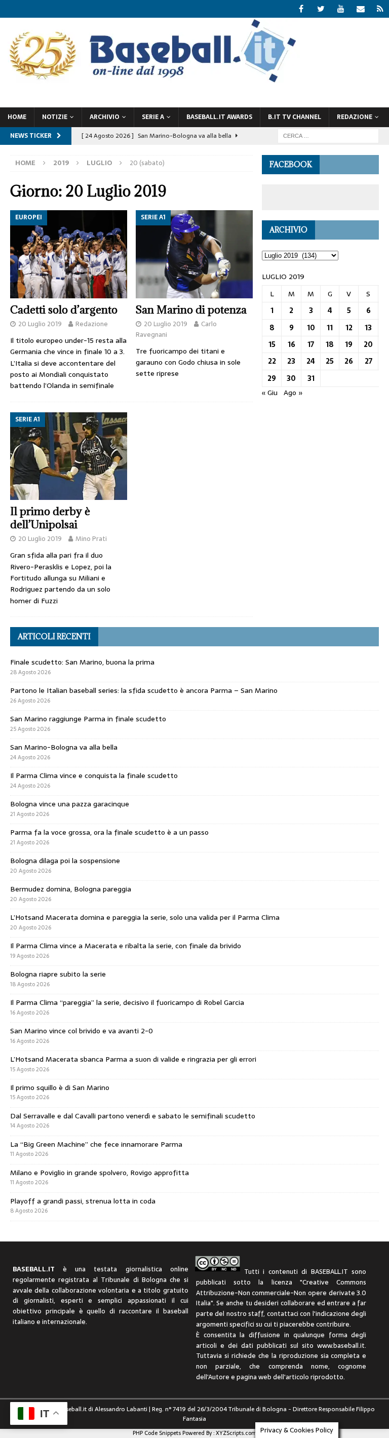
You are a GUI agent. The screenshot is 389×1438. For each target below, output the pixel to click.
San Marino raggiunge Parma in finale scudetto (88, 718)
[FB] (301, 9)
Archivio (105, 117)
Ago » (293, 392)
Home (17, 117)
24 (310, 361)
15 (272, 344)
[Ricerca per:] (328, 135)
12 (349, 327)
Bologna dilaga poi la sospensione (65, 860)
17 (310, 344)
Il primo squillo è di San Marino (59, 1087)
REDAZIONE (354, 117)
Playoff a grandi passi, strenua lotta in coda (82, 1201)
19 (349, 344)
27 (368, 361)
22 (272, 361)
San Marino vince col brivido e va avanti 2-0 (81, 1030)
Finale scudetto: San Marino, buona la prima (82, 662)
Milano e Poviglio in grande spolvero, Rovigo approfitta (99, 1172)
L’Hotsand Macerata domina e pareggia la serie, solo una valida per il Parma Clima (145, 917)
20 (368, 344)
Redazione (91, 324)
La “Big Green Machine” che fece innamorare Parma (96, 1144)
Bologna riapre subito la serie (58, 974)
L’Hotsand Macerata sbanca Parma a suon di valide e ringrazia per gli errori (133, 1059)
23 (291, 361)
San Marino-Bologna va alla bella (64, 747)
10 (311, 327)
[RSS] (380, 9)
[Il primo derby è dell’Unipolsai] (68, 456)
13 (368, 327)
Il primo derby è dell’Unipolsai (50, 517)
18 (330, 344)
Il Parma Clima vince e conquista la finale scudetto (94, 775)
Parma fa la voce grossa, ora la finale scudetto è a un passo (109, 832)
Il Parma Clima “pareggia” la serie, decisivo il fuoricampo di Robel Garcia (127, 1002)
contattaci (282, 1313)
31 (311, 378)
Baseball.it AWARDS (219, 117)
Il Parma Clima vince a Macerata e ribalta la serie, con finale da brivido (125, 945)
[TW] (321, 9)
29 (271, 378)
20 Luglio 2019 (40, 324)
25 (330, 361)
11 (330, 327)
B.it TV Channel (294, 117)
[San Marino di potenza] (194, 254)
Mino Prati (91, 538)
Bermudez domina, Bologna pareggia (70, 889)
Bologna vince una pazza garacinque (69, 803)
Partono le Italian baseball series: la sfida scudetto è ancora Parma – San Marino (144, 690)
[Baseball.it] (150, 81)
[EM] (360, 9)
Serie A (153, 117)
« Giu (270, 392)
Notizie (54, 117)
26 (348, 361)
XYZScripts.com (236, 1432)
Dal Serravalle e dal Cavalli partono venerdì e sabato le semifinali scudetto (132, 1115)
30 (291, 378)
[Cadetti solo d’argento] (68, 254)
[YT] (340, 9)
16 (291, 344)
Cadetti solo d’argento (64, 310)
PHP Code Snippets (157, 1432)
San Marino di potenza (191, 310)
